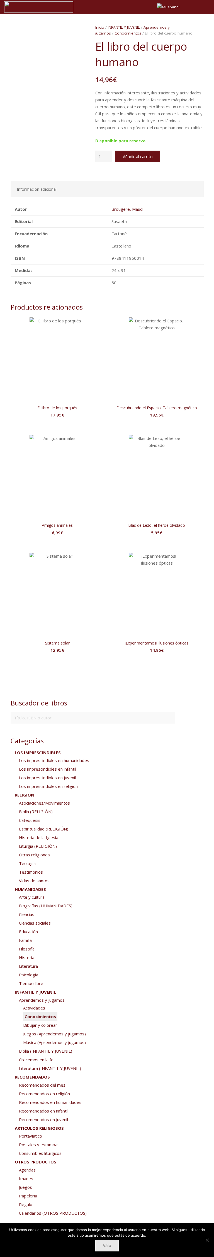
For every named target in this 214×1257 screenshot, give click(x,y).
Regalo (25, 1204)
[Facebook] (195, 7)
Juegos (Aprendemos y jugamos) (54, 1034)
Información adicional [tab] (37, 189)
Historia (26, 957)
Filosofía (27, 949)
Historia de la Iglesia (38, 837)
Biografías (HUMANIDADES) (45, 905)
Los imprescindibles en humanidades (54, 760)
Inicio (99, 27)
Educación (28, 931)
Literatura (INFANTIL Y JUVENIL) (50, 1068)
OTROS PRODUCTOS (35, 1162)
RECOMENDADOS (32, 1077)
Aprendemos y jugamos (42, 1000)
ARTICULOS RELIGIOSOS (39, 1128)
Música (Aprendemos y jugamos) (54, 1042)
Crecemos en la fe (36, 1059)
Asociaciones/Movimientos (44, 803)
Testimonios (31, 872)
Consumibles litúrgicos (40, 1153)
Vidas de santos (34, 880)
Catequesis (29, 820)
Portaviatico (30, 1136)
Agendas (27, 1170)
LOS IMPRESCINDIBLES (38, 752)
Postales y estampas (39, 1144)
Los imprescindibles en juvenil (47, 777)
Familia (25, 940)
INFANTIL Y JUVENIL (124, 27)
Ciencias (26, 914)
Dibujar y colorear (40, 1025)
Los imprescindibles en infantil (47, 769)
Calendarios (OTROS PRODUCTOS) (53, 1213)
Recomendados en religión (44, 1093)
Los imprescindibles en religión (48, 786)
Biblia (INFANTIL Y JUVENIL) (45, 1051)
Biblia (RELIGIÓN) (36, 811)
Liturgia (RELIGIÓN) (38, 846)
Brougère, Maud (127, 209)
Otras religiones (34, 854)
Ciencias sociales (35, 923)
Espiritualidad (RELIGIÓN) (43, 829)
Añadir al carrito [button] (57, 426)
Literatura (28, 966)
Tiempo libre (31, 983)
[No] (207, 1240)
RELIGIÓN (24, 795)
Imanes (26, 1178)
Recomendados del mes (42, 1085)
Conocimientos (128, 33)
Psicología (28, 974)
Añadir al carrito (138, 156)
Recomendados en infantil (43, 1111)
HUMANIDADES (30, 889)
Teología (27, 863)
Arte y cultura (32, 897)
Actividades (34, 1008)
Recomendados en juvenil (43, 1119)
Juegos (25, 1187)
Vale (107, 1245)
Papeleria (28, 1196)
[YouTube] (205, 7)
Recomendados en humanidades (50, 1102)
